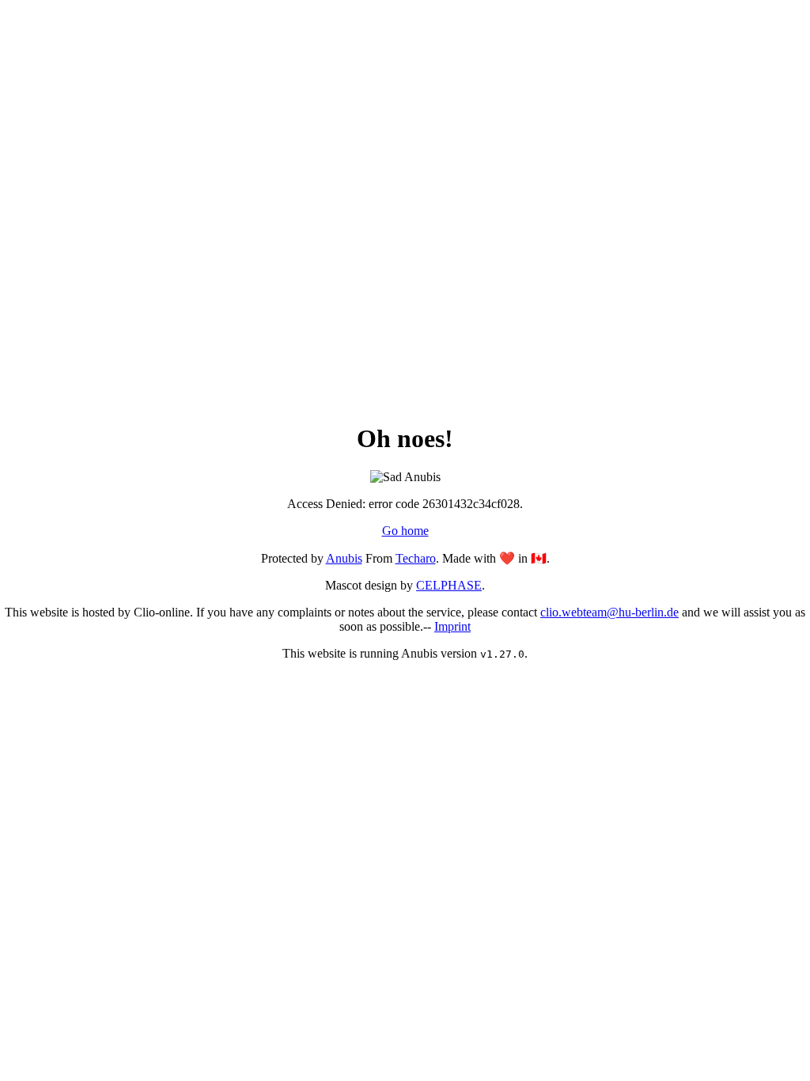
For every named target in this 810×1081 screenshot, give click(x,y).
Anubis (344, 558)
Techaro (416, 558)
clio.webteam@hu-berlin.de (609, 612)
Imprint (452, 626)
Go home (405, 530)
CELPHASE (449, 585)
